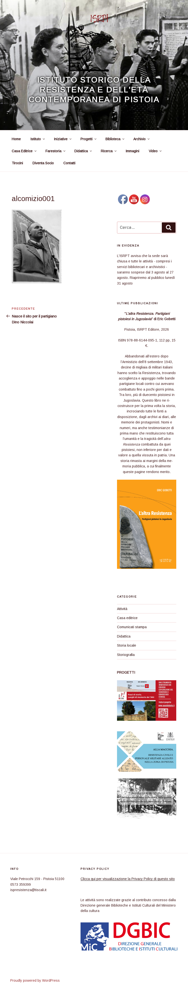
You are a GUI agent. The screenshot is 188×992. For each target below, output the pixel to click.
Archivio (139, 139)
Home (16, 139)
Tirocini (17, 163)
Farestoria (53, 151)
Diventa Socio (43, 163)
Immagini (132, 151)
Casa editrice (127, 618)
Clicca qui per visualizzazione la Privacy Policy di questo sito (128, 879)
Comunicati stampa (132, 627)
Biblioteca (113, 139)
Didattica (81, 151)
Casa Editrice (22, 151)
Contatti (69, 163)
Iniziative (61, 139)
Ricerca (107, 151)
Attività (122, 609)
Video (153, 151)
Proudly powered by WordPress (35, 980)
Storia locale (126, 645)
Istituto (35, 139)
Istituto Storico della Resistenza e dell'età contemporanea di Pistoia (94, 89)
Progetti (87, 139)
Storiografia (126, 655)
